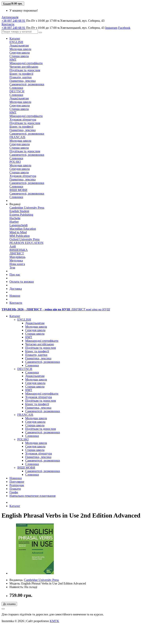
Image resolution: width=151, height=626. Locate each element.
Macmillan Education (22, 228)
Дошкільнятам (19, 45)
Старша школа (19, 56)
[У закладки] (3, 608)
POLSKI (15, 161)
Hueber (14, 221)
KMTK (54, 621)
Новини (14, 295)
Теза (12, 267)
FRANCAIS (17, 137)
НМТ (13, 59)
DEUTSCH (16, 91)
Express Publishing (21, 214)
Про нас (14, 274)
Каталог (14, 38)
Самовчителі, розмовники (26, 84)
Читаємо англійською (23, 66)
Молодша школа (20, 49)
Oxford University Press (24, 239)
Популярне (16, 481)
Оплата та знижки (21, 281)
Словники (16, 87)
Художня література (22, 119)
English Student (19, 211)
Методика (16, 260)
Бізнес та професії (21, 73)
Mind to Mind (18, 232)
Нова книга (17, 264)
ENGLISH (16, 42)
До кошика (9, 604)
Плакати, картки (20, 77)
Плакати (15, 488)
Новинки (15, 478)
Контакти (15, 302)
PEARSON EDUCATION (26, 242)
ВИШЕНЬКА (18, 250)
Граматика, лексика (22, 80)
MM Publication (19, 235)
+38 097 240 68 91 (13, 20)
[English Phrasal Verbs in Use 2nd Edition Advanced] (35, 573)
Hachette (14, 218)
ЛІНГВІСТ (16, 253)
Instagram (111, 27)
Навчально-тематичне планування (32, 495)
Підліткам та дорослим (24, 70)
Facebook (124, 27)
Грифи (13, 492)
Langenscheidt (18, 225)
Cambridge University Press (26, 207)
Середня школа (19, 52)
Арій (12, 246)
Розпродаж (16, 485)
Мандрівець (17, 257)
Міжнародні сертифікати (26, 63)
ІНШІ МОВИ (18, 190)
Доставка (15, 288)
